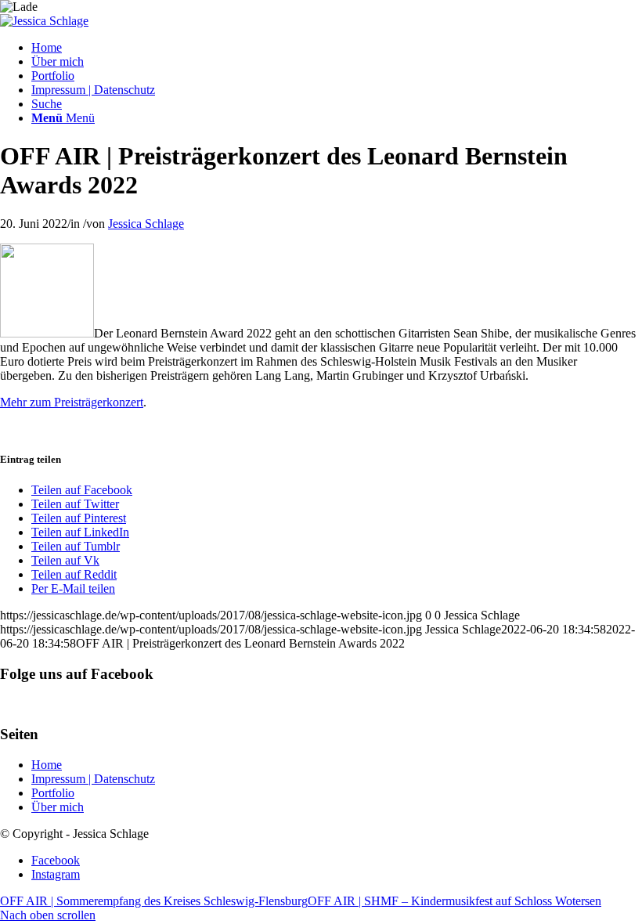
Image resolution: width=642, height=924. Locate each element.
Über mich (57, 807)
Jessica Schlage (146, 223)
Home (46, 764)
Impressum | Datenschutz (93, 778)
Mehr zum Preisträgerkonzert (71, 402)
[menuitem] (336, 48)
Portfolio (52, 792)
